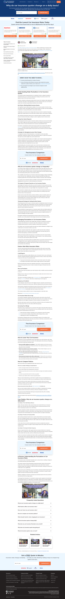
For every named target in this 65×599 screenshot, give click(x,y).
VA (10, 589)
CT (14, 587)
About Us (52, 575)
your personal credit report (45, 83)
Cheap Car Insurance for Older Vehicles (43, 580)
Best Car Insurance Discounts (26, 576)
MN (33, 587)
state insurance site (36, 386)
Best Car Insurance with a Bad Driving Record (42, 582)
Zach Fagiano (34, 42)
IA (23, 587)
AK (7, 587)
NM (44, 587)
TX (6, 589)
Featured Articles (24, 573)
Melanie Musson (23, 42)
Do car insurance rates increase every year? (30, 293)
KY (25, 587)
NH (41, 587)
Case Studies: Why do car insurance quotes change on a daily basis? (9, 58)
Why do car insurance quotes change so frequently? (9, 47)
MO (36, 587)
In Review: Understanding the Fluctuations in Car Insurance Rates (10, 61)
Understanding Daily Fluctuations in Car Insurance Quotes (9, 44)
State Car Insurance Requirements (27, 578)
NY (45, 587)
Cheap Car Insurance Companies (12, 578)
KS (24, 587)
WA (11, 589)
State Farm (20, 127)
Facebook (6, 593)
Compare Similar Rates (10, 36)
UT (7, 589)
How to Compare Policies (7, 55)
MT (37, 587)
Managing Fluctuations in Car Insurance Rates (9, 49)
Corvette (23, 278)
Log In (58, 1)
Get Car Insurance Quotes (10, 575)
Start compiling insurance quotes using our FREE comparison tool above (31, 72)
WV (13, 589)
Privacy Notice (53, 578)
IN (22, 587)
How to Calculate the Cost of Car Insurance (26, 582)
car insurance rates (37, 277)
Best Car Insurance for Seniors (41, 575)
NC (46, 587)
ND (48, 587)
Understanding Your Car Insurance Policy (29, 551)
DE (15, 587)
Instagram (10, 593)
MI (32, 587)
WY (16, 589)
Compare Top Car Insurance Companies (13, 580)
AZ (9, 587)
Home (20, 551)
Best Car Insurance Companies (11, 576)
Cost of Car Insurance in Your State (12, 582)
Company (53, 573)
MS (35, 587)
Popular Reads (39, 573)
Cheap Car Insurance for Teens (41, 578)
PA (53, 587)
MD (29, 587)
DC (16, 587)
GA (18, 587)
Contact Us (53, 582)
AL (6, 587)
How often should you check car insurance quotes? (27, 47)
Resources (36, 1)
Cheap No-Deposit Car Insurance (41, 576)
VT (8, 589)
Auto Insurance (22, 1)
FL (17, 587)
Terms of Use (48, 160)
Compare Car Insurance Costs (43, 551)
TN (57, 587)
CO (12, 587)
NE (39, 587)
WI (14, 589)
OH (49, 587)
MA (31, 587)
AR (10, 587)
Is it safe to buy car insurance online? (27, 580)
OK (50, 587)
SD (56, 587)
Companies (30, 1)
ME (28, 587)
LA (27, 587)
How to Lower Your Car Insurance (8, 53)
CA (11, 587)
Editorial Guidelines (54, 576)
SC (55, 587)
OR (52, 587)
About (43, 1)
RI (54, 587)
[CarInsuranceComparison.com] (9, 1)
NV (40, 587)
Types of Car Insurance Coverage (26, 575)
